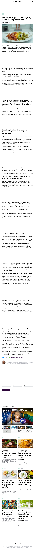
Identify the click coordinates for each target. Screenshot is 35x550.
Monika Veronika (5, 22)
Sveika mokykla (17, 1)
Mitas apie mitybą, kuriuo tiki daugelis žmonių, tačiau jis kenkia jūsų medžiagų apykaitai (8, 484)
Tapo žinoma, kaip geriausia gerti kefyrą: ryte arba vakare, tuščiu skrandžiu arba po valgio (25, 514)
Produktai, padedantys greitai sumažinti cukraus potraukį (9, 512)
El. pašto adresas (15, 385)
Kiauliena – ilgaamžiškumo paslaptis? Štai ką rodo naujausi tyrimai (9, 452)
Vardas (3, 385)
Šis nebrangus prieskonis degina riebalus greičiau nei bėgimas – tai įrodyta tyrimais (24, 453)
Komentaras (4, 373)
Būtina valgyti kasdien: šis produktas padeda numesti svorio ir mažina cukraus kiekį (25, 483)
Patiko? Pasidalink (17, 357)
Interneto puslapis (26, 385)
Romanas (4, 457)
